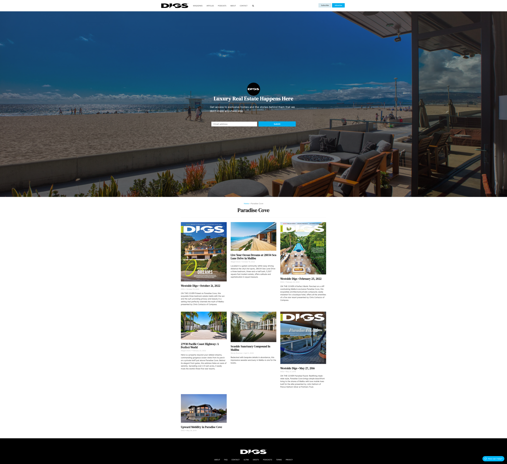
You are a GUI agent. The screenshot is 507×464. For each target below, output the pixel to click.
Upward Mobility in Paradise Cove (201, 427)
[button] (253, 5)
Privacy (289, 460)
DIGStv (256, 460)
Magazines (198, 5)
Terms (279, 460)
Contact (243, 5)
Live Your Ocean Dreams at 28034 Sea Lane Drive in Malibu (253, 256)
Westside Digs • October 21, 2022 (200, 286)
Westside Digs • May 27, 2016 (297, 368)
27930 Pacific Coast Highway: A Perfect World (200, 345)
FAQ (225, 460)
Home (246, 203)
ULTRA (246, 460)
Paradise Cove (253, 210)
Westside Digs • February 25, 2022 (300, 279)
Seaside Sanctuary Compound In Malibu (250, 348)
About (233, 5)
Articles (210, 5)
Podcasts (222, 5)
